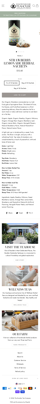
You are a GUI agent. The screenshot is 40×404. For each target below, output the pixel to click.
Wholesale (20, 364)
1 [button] (16, 51)
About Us (20, 356)
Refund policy (20, 371)
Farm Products (20, 345)
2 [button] (18, 52)
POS (11, 402)
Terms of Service (20, 368)
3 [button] (20, 52)
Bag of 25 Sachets (28, 83)
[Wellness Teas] (20, 276)
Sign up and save (20, 378)
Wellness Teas (20, 305)
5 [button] (23, 52)
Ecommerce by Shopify (23, 402)
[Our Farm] (20, 320)
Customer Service (20, 360)
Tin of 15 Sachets (11, 83)
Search (20, 353)
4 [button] (22, 52)
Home (19, 56)
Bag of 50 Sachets (20, 88)
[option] (20, 14)
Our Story (20, 260)
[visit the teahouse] (20, 233)
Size (20, 79)
